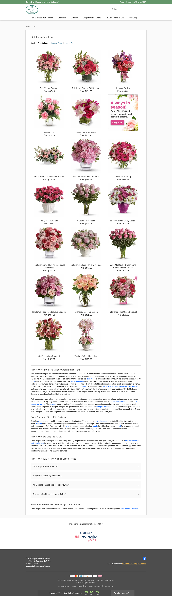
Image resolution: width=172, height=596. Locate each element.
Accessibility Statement (93, 586)
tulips (33, 381)
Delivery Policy (109, 586)
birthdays (84, 386)
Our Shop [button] (133, 17)
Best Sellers (43, 43)
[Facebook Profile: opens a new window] (144, 558)
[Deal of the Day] (123, 112)
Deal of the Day (39, 17)
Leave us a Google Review (134, 563)
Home (28, 26)
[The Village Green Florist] (44, 9)
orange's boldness (103, 406)
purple (95, 426)
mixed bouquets (77, 381)
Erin (122, 508)
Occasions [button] (62, 17)
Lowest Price (70, 43)
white (68, 426)
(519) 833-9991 (32, 563)
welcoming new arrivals (128, 386)
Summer (51, 17)
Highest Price (56, 43)
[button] (165, 585)
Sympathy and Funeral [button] (92, 17)
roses (40, 421)
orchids (53, 404)
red (119, 426)
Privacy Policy (77, 586)
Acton (127, 508)
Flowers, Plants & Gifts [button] (115, 17)
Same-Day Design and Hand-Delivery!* (42, 2)
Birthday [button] (74, 17)
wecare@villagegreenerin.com (38, 566)
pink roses (91, 378)
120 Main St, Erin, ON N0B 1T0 (38, 561)
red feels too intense (121, 401)
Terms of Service (63, 586)
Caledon (134, 508)
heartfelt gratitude (110, 386)
